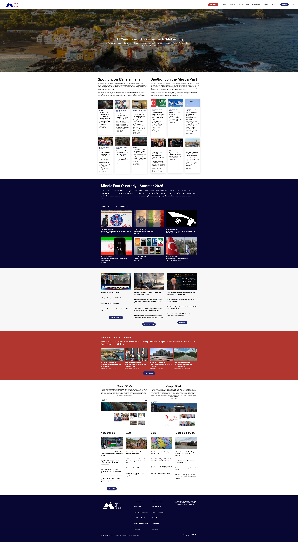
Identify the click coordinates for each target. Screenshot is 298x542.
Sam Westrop (108, 171)
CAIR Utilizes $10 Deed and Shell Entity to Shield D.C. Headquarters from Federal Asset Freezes (148, 309)
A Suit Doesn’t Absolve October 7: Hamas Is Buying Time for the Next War (135, 460)
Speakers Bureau (156, 506)
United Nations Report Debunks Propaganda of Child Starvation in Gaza (135, 475)
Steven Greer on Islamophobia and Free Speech (186, 468)
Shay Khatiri (188, 168)
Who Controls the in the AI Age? (160, 474)
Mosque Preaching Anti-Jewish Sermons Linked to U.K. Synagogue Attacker (111, 471)
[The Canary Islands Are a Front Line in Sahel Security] (112, 354)
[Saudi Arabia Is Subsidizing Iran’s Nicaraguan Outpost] (185, 354)
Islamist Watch (124, 386)
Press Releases (149, 324)
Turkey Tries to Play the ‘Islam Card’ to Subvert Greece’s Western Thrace (161, 460)
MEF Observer (149, 373)
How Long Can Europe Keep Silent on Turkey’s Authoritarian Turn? (161, 467)
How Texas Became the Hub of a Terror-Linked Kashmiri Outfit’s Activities (105, 153)
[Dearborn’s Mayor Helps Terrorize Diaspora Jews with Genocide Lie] (122, 104)
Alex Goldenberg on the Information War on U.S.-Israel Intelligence (181, 300)
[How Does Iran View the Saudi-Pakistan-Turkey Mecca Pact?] (192, 143)
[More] (234, 4)
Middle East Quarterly (107, 229)
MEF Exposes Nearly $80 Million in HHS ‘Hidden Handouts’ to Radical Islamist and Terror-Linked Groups (148, 301)
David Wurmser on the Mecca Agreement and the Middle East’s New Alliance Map (181, 293)
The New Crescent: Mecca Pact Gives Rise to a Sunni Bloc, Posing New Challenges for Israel (158, 116)
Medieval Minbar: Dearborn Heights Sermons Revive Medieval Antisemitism (185, 453)
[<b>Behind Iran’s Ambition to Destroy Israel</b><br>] (149, 218)
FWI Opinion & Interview (139, 110)
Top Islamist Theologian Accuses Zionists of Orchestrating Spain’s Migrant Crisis (110, 462)
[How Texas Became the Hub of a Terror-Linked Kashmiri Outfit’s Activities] (105, 141)
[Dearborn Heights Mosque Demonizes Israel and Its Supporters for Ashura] (139, 141)
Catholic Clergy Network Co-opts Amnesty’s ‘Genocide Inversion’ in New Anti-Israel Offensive (112, 479)
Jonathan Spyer (155, 131)
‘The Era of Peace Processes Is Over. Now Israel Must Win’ (115, 309)
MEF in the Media (116, 317)
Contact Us (155, 529)
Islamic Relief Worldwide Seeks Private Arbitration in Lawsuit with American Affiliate (186, 476)
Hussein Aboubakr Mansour (158, 171)
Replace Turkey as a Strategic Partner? (177, 258)
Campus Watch (174, 386)
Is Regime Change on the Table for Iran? (112, 298)
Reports (101, 110)
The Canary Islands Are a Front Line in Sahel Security (149, 39)
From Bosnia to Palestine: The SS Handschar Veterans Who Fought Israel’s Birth (181, 232)
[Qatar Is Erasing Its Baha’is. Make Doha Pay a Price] (161, 354)
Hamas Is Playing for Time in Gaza (135, 468)
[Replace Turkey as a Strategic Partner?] (181, 246)
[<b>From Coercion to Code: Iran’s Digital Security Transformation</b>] (116, 246)
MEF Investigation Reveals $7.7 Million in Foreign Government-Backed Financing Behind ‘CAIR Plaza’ (148, 316)
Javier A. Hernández (153, 45)
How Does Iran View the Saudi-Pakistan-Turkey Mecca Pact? (192, 153)
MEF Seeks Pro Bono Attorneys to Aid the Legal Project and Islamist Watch (147, 293)
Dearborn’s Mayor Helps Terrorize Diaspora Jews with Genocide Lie (122, 116)
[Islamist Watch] (124, 412)
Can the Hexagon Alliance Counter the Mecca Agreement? (136, 365)
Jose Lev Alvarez (186, 368)
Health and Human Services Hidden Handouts (105, 114)
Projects (231, 4)
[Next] (294, 41)
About (272, 4)
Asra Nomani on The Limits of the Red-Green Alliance (184, 461)
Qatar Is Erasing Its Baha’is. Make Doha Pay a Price (161, 365)
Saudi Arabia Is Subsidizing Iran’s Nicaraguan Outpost (183, 365)
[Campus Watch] (174, 413)
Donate (284, 4)
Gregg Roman (172, 123)
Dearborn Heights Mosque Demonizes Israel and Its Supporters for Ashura (140, 152)
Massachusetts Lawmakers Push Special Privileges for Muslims (140, 115)
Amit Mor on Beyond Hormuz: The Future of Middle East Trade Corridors (182, 307)
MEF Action (137, 529)
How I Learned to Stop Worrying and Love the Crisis (161, 452)
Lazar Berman (189, 134)
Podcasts (171, 149)
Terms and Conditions (158, 512)
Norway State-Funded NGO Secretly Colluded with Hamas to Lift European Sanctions (112, 453)
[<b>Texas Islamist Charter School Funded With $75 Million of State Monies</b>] (122, 141)
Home (224, 4)
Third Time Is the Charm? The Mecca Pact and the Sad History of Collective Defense (158, 155)
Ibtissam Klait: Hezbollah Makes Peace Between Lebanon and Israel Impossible (180, 314)
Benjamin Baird (102, 127)
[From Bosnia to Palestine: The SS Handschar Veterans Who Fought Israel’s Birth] (181, 218)
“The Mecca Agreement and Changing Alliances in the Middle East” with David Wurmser (175, 154)
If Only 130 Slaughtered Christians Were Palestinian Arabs (135, 452)
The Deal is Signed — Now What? (110, 303)
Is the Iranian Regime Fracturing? (110, 292)
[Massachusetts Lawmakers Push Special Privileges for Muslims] (139, 104)
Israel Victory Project (139, 517)
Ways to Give (155, 517)
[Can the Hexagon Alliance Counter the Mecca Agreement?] (136, 354)
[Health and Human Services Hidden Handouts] (105, 104)
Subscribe (213, 4)
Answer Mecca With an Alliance (174, 113)
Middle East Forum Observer (149, 36)
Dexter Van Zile (119, 131)
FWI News (135, 147)
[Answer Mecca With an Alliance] (175, 103)
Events (247, 4)
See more (112, 488)
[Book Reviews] (149, 246)
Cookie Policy (155, 523)
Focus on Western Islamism (141, 523)
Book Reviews (138, 258)
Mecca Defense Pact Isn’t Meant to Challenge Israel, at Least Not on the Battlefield (191, 116)
